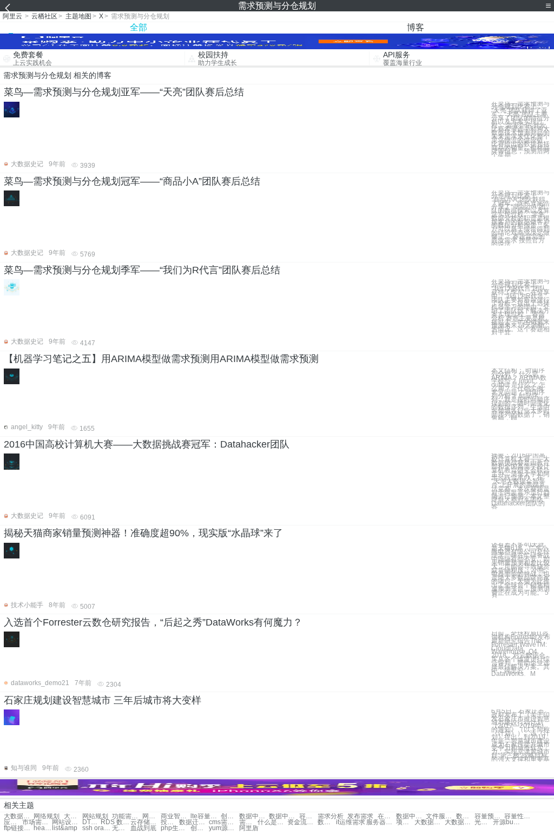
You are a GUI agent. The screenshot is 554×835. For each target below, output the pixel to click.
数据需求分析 (465, 816)
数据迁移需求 (194, 822)
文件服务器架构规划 (441, 816)
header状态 (43, 828)
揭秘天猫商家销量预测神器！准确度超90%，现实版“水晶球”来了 (143, 533)
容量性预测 (519, 816)
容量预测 (308, 816)
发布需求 (360, 816)
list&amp (64, 828)
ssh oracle (97, 828)
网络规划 (47, 816)
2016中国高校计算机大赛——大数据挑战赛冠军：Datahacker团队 (146, 444)
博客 (415, 27)
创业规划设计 (230, 816)
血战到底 (143, 828)
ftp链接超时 (19, 828)
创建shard (199, 828)
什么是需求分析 (272, 822)
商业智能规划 (175, 816)
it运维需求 (350, 822)
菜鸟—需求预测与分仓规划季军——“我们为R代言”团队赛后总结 (142, 270)
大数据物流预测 (429, 822)
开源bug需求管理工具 (508, 822)
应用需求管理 (13, 822)
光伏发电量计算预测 (483, 822)
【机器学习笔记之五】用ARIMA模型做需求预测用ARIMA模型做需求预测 (161, 358)
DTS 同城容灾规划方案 (91, 822)
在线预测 (387, 816)
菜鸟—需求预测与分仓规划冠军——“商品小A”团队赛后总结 (132, 181)
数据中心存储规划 (411, 816)
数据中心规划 (254, 816)
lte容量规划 (205, 816)
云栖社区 (44, 16)
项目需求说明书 (405, 822)
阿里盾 (249, 828)
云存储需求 (145, 822)
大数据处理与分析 (19, 816)
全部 (138, 27)
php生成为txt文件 (175, 828)
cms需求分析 (224, 822)
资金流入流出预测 (302, 822)
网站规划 (95, 816)
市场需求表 (37, 822)
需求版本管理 (248, 822)
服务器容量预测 (381, 822)
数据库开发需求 (327, 822)
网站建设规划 (151, 816)
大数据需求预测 (73, 816)
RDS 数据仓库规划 (115, 822)
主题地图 (78, 16)
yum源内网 (224, 828)
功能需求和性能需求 (127, 816)
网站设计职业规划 (67, 822)
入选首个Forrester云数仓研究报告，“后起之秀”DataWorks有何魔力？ (153, 622)
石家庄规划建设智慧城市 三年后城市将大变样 (102, 700)
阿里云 (12, 16)
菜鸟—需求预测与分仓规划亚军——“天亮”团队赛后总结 (124, 92)
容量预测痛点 (489, 816)
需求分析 (331, 816)
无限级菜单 (121, 828)
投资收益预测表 (170, 822)
